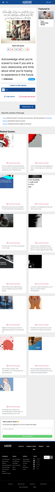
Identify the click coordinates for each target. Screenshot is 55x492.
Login (47, 446)
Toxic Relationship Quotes (44, 22)
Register (41, 446)
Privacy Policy (43, 484)
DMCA (34, 487)
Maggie (5, 121)
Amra (4, 118)
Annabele (49, 118)
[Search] (51, 457)
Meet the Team (21, 484)
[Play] (3, 89)
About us (21, 446)
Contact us (32, 484)
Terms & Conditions (23, 487)
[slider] (20, 89)
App (34, 449)
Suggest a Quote (31, 446)
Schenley (5, 124)
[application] (18, 89)
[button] (3, 2)
